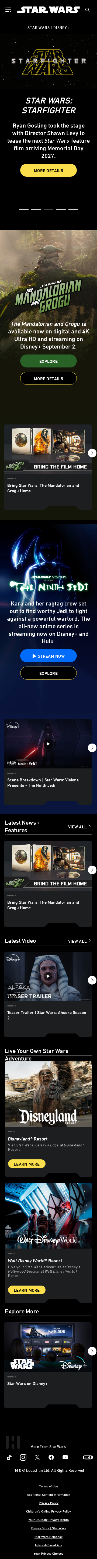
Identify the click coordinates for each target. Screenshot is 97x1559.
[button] (24, 210)
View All (77, 826)
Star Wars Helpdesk (48, 1536)
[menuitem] (9, 9)
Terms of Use (48, 1486)
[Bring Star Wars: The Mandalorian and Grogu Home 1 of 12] (48, 866)
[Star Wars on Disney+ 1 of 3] (48, 1347)
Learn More (27, 1164)
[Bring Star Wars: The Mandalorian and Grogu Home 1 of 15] (48, 449)
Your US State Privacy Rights (48, 1519)
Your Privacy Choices (48, 1553)
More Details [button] (48, 170)
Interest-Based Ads (48, 1545)
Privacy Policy (48, 1503)
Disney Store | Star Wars (48, 1528)
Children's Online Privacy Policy (48, 1511)
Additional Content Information (48, 1494)
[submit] (87, 10)
